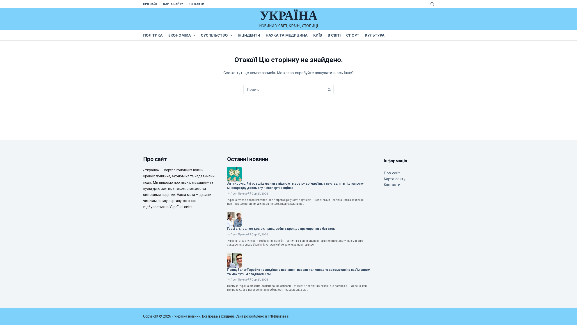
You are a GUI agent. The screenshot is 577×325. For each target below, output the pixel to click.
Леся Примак (239, 193)
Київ (317, 35)
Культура (375, 35)
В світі (334, 35)
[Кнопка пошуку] (329, 89)
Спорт (352, 35)
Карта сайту (173, 4)
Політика (153, 35)
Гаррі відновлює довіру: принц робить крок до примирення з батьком (281, 228)
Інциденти (249, 35)
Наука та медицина (287, 35)
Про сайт (150, 4)
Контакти (196, 4)
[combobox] (284, 89)
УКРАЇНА (288, 16)
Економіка (179, 35)
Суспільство (214, 35)
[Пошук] (432, 4)
